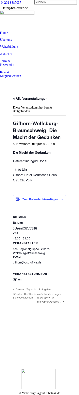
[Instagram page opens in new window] (29, 355)
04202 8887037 (11, 2)
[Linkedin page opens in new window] (29, 349)
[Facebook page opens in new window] (29, 343)
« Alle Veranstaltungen (30, 98)
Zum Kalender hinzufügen (40, 199)
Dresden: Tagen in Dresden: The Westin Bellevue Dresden (24, 293)
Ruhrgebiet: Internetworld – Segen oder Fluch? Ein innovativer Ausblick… (49, 295)
